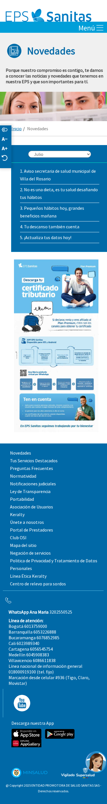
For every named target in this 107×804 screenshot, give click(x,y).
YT (20, 703)
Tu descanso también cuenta (51, 226)
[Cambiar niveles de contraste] (7, 130)
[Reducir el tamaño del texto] (7, 139)
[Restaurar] (7, 158)
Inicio (16, 128)
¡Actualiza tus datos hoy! (47, 237)
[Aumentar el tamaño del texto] (7, 149)
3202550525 (40, 612)
